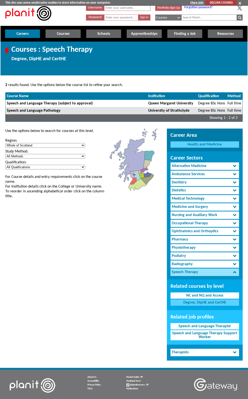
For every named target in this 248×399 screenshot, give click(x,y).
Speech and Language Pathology (34, 111)
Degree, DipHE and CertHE (204, 303)
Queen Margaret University (170, 103)
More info (196, 2)
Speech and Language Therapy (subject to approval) (50, 103)
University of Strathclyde (168, 111)
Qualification (208, 96)
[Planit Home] (28, 23)
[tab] (204, 166)
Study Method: (16, 151)
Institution (156, 96)
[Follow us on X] (239, 8)
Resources (225, 34)
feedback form (133, 381)
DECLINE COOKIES (221, 2)
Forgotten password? (198, 7)
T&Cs (90, 389)
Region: (11, 141)
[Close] (239, 3)
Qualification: (15, 162)
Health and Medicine (204, 144)
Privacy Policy (94, 385)
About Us (91, 377)
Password (95, 17)
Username (95, 7)
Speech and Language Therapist (204, 326)
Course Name (18, 96)
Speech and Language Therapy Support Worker (204, 335)
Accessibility (93, 381)
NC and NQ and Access (204, 295)
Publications (132, 389)
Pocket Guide (132, 377)
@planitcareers (137, 385)
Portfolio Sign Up (168, 8)
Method (234, 96)
